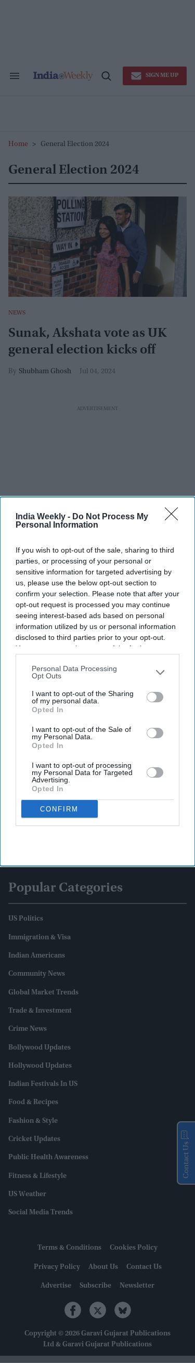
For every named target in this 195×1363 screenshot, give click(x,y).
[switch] (155, 697)
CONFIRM (59, 809)
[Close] (175, 517)
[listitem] (97, 672)
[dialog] (97, 681)
